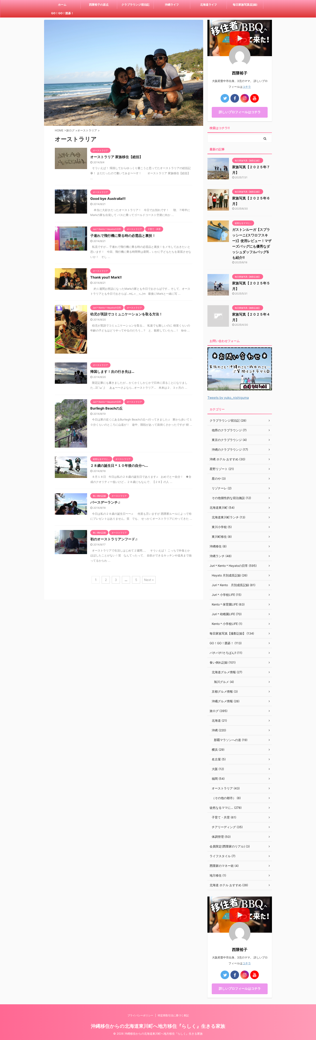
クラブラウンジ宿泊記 (135, 4)
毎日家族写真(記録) (245, 4)
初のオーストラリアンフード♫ (114, 539)
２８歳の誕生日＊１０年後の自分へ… (119, 465)
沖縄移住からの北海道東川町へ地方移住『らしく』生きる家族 (158, 1026)
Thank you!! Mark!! (106, 277)
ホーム (62, 4)
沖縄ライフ (172, 4)
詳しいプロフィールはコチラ (240, 112)
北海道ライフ (208, 4)
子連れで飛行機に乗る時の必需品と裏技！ (123, 235)
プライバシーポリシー (140, 1015)
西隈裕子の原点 (99, 4)
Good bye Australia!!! (108, 198)
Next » (149, 580)
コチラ (246, 86)
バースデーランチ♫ (105, 502)
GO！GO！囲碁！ (62, 13)
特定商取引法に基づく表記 (173, 1015)
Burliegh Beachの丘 (106, 408)
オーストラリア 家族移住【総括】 (116, 157)
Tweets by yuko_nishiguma (228, 398)
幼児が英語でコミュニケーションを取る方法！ (126, 314)
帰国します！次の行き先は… (112, 371)
